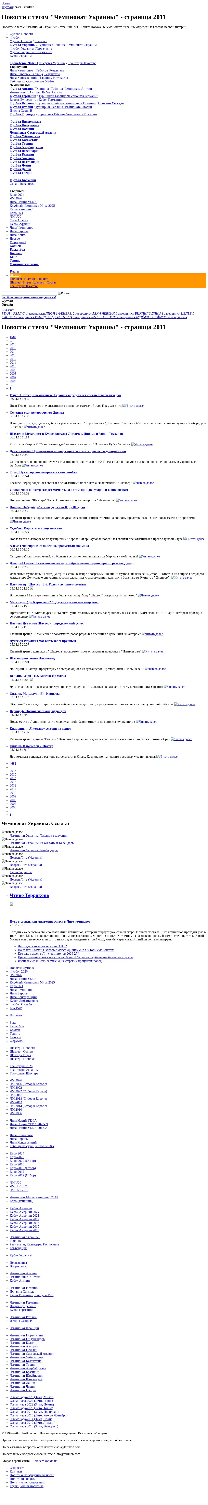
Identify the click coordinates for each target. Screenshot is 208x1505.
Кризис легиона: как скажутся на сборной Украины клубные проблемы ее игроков (75, 957)
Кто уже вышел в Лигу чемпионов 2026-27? (48, 953)
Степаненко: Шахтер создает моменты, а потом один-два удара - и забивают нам (69, 489)
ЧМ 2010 (16, 1109)
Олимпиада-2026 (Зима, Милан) (32, 1397)
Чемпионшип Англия (25, 92)
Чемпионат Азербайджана (28, 1368)
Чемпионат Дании (22, 1383)
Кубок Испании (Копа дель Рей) (32, 1295)
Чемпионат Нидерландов (27, 1339)
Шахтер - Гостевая (22, 1058)
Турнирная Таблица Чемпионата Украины (67, 45)
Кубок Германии (50, 99)
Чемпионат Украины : (25, 1237)
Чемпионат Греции (23, 1390)
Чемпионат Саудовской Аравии (32, 1353)
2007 (13, 377)
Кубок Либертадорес (24, 1000)
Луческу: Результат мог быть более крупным (43, 641)
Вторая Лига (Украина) (26, 865)
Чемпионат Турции (23, 1364)
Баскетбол (17, 249)
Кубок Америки (21, 1208)
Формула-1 (18, 242)
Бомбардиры (18, 1248)
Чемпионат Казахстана (25, 1361)
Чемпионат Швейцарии (26, 1375)
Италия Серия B (21, 110)
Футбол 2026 (19, 971)
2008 (13, 373)
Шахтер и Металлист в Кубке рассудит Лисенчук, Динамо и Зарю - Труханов (66, 433)
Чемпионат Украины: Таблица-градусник (38, 835)
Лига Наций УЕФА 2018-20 (29, 1128)
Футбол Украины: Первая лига (31, 48)
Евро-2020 (17, 1157)
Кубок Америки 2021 (24, 1215)
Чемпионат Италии (23, 1317)
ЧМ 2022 (16, 1087)
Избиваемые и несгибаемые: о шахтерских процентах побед (60, 961)
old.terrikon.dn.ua (46, 1461)
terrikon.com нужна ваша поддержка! (29, 297)
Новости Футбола (22, 967)
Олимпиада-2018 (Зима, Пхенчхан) (34, 1411)
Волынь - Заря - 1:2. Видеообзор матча (38, 675)
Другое (15, 238)
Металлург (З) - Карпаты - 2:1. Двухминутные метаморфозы (54, 602)
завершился (24, 313)
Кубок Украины (21, 55)
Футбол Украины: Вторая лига (31, 52)
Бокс (13, 257)
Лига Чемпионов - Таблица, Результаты (37, 70)
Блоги (14, 271)
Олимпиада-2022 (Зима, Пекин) (32, 1404)
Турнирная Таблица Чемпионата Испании (66, 103)
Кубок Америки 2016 (24, 1223)
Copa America (19, 220)
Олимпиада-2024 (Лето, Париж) (32, 1400)
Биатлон (16, 253)
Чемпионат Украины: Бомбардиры (34, 850)
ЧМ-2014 (16, 1102)
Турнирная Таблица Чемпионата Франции (67, 114)
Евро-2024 (17, 194)
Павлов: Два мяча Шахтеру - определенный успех (46, 623)
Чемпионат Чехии (22, 1386)
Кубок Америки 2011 (24, 1230)
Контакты (16, 1471)
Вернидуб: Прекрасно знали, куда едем (38, 711)
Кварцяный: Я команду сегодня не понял (40, 728)
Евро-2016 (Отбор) (23, 1168)
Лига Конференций (23, 997)
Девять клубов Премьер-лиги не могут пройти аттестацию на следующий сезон (68, 451)
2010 (13, 366)
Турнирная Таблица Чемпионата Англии (63, 88)
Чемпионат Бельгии (23, 1342)
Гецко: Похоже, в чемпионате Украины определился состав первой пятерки (65, 395)
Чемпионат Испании (24, 1288)
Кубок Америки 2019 (24, 1219)
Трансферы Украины (51, 63)
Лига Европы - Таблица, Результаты (35, 74)
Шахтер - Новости (37, 278)
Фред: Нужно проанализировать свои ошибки (43, 472)
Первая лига (18, 1262)
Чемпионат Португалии (26, 1335)
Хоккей (15, 246)
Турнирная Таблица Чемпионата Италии (63, 107)
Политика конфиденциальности (32, 1475)
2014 (13, 351)
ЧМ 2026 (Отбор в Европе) (28, 1084)
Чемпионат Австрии (24, 1346)
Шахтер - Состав (44, 282)
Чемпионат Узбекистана (26, 1357)
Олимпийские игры (24, 264)
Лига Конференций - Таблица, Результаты (39, 77)
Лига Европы (19, 231)
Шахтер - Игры (20, 282)
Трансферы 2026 (21, 1066)
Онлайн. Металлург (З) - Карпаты (35, 693)
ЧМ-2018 (16, 1095)
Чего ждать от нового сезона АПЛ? (42, 946)
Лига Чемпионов (21, 227)
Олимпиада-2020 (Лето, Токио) (31, 1408)
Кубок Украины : (21, 1255)
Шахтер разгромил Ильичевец (32, 658)
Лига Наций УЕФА (23, 202)
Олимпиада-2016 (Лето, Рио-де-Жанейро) (38, 1415)
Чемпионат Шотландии (26, 1379)
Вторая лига (18, 1266)
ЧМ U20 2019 (19, 1190)
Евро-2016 (17, 1164)
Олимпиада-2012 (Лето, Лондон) (32, 1422)
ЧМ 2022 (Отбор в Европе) (28, 1091)
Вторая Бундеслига (23, 99)
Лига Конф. (18, 235)
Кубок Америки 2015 (24, 1226)
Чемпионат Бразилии (24, 1372)
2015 (13, 348)
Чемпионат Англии (23, 1273)
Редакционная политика (26, 1486)
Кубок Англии (52, 92)
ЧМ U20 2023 (19, 1186)
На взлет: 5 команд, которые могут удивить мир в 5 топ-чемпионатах (66, 950)
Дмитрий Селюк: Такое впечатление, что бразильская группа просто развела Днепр (71, 563)
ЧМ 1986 (16, 1113)
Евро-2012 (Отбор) (23, 1175)
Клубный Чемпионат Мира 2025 (32, 205)
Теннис (15, 260)
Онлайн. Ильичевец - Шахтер (31, 746)
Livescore (41, 41)
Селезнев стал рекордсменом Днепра (37, 412)
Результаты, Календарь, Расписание (34, 1244)
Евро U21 (16, 213)
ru (9, 3)
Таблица (16, 1240)
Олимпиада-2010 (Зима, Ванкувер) (34, 1426)
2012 (13, 359)
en (6, 3)
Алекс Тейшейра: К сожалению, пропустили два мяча (49, 545)
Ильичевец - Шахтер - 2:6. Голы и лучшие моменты (48, 584)
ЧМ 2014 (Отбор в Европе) (28, 1106)
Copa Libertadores (22, 183)
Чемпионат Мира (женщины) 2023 (34, 1197)
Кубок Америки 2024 (24, 1212)
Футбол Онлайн (21, 41)
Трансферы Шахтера (82, 63)
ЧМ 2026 (16, 198)
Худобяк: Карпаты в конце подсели (36, 528)
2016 (13, 344)
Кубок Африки (20, 224)
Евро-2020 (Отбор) (23, 1160)
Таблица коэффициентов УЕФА (32, 81)
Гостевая (16, 278)
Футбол (7, 7)
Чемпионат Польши (23, 1350)
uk (3, 3)
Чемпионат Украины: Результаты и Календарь (42, 843)
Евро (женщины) (21, 209)
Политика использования (27, 1482)
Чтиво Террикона (29, 895)
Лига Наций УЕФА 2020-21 (29, 1124)
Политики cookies (22, 1478)
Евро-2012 (17, 1171)
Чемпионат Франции (24, 1328)
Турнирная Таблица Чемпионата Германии (68, 96)
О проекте (17, 1467)
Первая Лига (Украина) (26, 857)
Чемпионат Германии (25, 1302)
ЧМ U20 (15, 216)
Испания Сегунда (22, 1291)
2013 (13, 355)
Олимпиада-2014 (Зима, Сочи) (31, 1419)
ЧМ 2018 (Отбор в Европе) (28, 1098)
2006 (13, 381)
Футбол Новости (21, 34)
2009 (13, 370)
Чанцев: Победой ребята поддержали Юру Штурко (47, 507)
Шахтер (15, 275)
